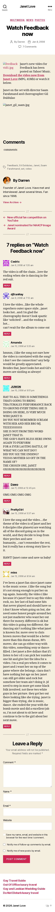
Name (7, 791)
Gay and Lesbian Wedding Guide (24, 888)
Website (7, 820)
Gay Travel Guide (14, 880)
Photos (40, 20)
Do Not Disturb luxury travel (20, 892)
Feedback (12, 165)
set (22, 168)
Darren (21, 41)
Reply (7, 285)
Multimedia (17, 20)
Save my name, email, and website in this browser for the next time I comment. (27, 836)
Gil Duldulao (25, 165)
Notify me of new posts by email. (23, 850)
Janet (36, 165)
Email (7, 806)
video (29, 168)
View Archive (12, 202)
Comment (9, 762)
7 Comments (30, 46)
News (29, 20)
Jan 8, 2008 (38, 41)
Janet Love (27, 6)
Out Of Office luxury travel (20, 884)
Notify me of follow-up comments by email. (29, 844)
